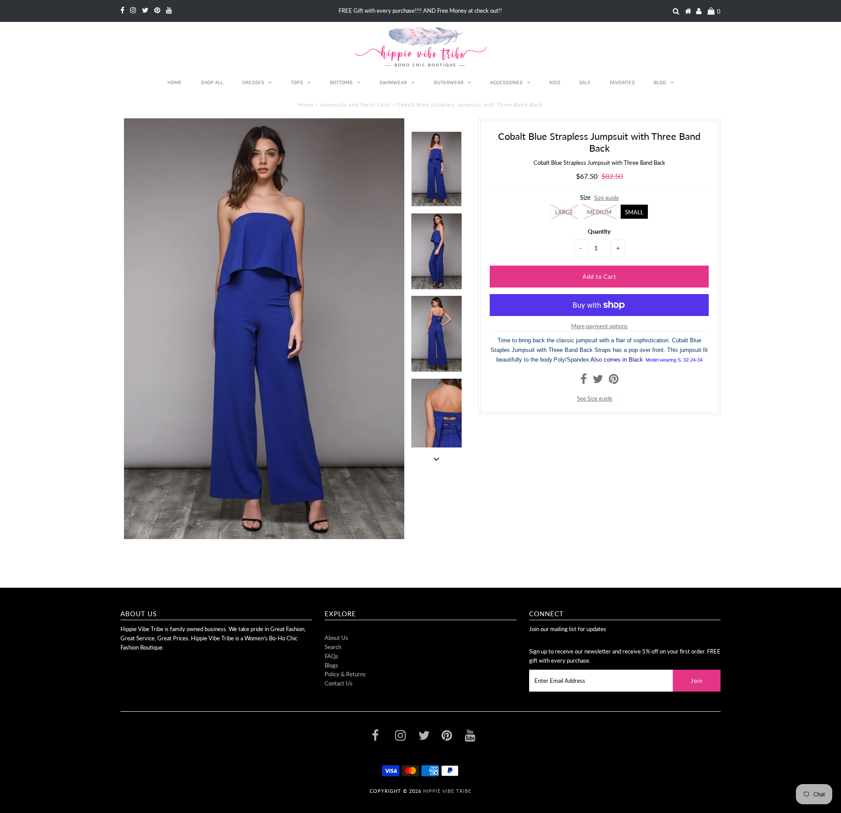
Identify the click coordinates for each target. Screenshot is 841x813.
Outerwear (448, 82)
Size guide (606, 197)
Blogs (331, 665)
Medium (599, 212)
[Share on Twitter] (598, 380)
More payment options (599, 326)
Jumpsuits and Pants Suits (355, 104)
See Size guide (594, 398)
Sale (585, 82)
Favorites (622, 82)
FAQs (331, 656)
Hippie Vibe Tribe (447, 791)
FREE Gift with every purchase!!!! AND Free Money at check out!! (420, 10)
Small (634, 212)
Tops (297, 82)
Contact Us (339, 683)
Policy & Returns (345, 674)
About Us (336, 637)
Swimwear (393, 82)
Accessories (506, 82)
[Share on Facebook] (583, 380)
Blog (660, 82)
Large (564, 212)
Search (333, 646)
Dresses (253, 82)
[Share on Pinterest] (613, 380)
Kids (554, 82)
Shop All (212, 82)
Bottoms (341, 82)
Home (174, 82)
